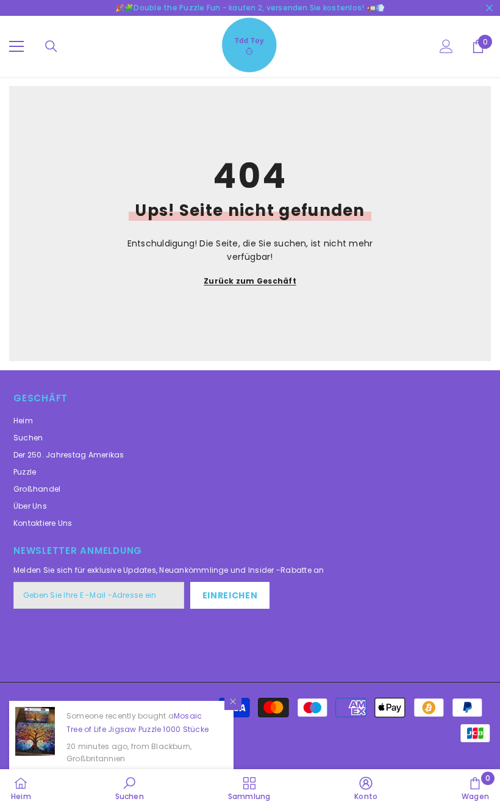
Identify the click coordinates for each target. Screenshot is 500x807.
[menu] (16, 46)
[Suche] (51, 46)
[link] (129, 788)
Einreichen (230, 595)
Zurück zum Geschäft (250, 281)
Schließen (489, 8)
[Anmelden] (446, 46)
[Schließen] (232, 701)
